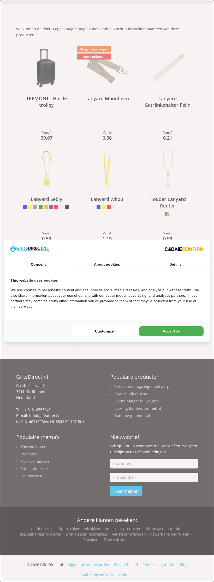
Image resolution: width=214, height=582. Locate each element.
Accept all (171, 331)
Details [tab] (175, 264)
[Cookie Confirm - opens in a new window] (184, 249)
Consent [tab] (38, 264)
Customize (104, 331)
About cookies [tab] (107, 264)
